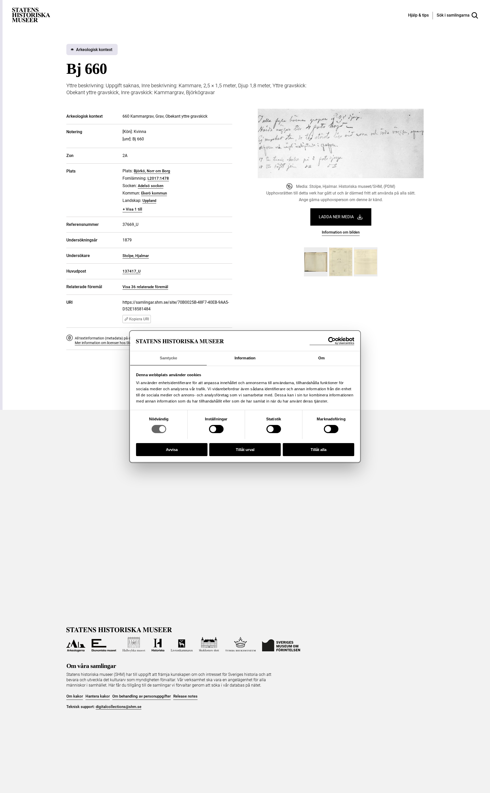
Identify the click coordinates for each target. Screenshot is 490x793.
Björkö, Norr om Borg (152, 171)
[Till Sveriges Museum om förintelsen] (281, 644)
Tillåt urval (245, 449)
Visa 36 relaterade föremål (145, 287)
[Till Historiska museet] (158, 644)
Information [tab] (245, 358)
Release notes (185, 696)
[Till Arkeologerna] (75, 644)
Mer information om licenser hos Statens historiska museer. (121, 343)
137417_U (131, 271)
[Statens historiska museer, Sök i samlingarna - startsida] (31, 15)
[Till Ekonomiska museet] (104, 644)
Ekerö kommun (154, 193)
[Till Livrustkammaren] (182, 644)
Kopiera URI (139, 319)
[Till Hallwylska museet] (133, 644)
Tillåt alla (318, 449)
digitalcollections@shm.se (118, 706)
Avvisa (172, 449)
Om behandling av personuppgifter (141, 696)
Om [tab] (321, 358)
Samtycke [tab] (168, 358)
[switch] (216, 429)
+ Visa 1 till (132, 209)
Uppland (149, 200)
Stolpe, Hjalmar (135, 255)
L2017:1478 (158, 178)
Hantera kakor (97, 696)
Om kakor (74, 696)
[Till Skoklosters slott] (209, 644)
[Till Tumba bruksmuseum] (240, 644)
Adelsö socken (150, 186)
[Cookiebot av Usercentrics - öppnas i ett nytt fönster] (332, 341)
